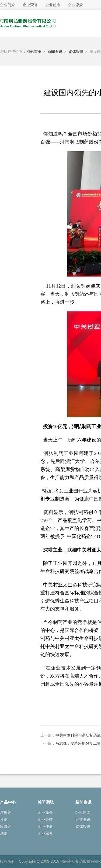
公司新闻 (82, 812)
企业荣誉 (45, 819)
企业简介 (45, 812)
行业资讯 (82, 819)
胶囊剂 (5, 826)
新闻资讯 (54, 51)
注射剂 (5, 812)
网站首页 (33, 51)
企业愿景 (45, 833)
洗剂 (4, 833)
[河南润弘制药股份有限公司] (32, 32)
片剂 (4, 819)
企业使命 (45, 826)
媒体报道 (75, 51)
